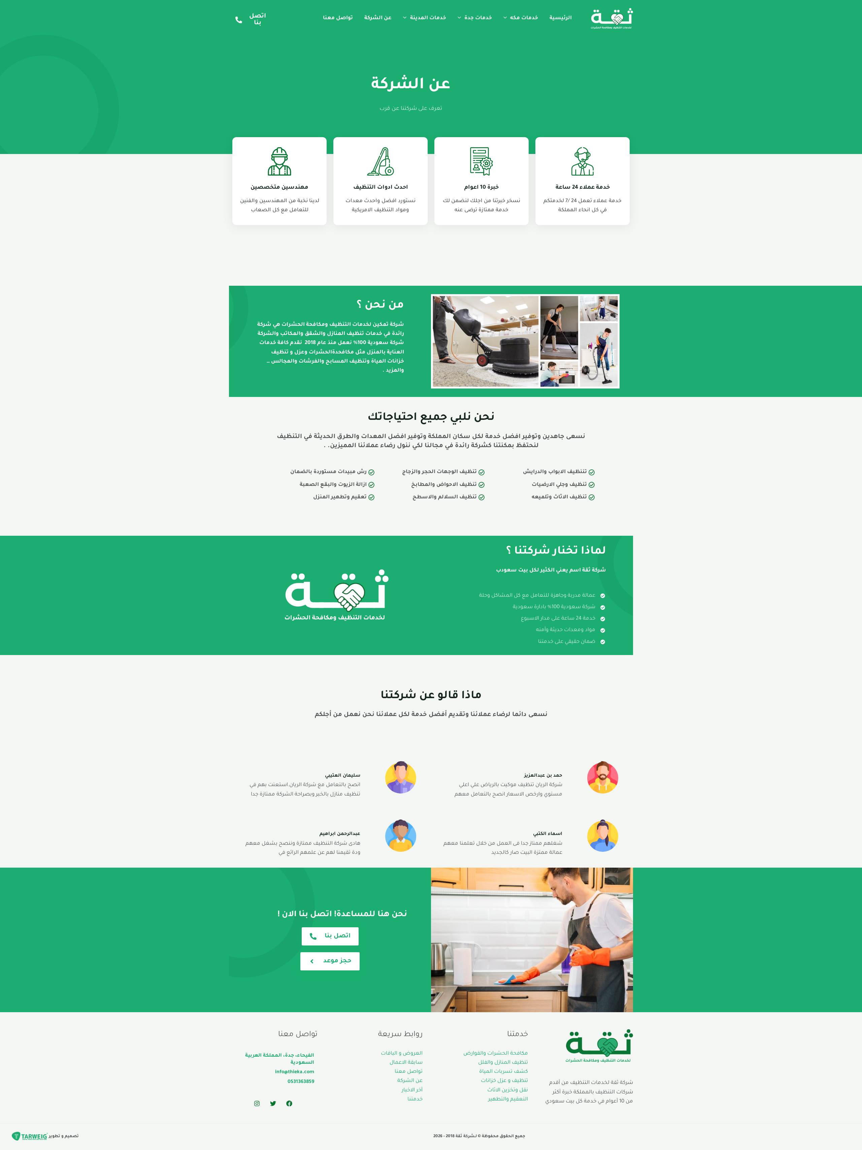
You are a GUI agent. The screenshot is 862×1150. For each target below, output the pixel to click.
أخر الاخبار (412, 1090)
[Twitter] (273, 1103)
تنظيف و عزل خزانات (504, 1081)
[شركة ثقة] (612, 19)
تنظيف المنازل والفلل (503, 1063)
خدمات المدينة (428, 18)
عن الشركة (378, 18)
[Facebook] (289, 1103)
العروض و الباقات (402, 1054)
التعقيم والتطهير (508, 1099)
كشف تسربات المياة (503, 1072)
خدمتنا (415, 1099)
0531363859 (301, 1082)
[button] (506, 18)
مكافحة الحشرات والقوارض (495, 1054)
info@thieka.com (294, 1072)
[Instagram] (257, 1103)
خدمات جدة (478, 18)
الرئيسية (561, 18)
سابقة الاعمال (406, 1063)
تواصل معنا (338, 18)
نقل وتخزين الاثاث (507, 1090)
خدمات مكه (524, 18)
